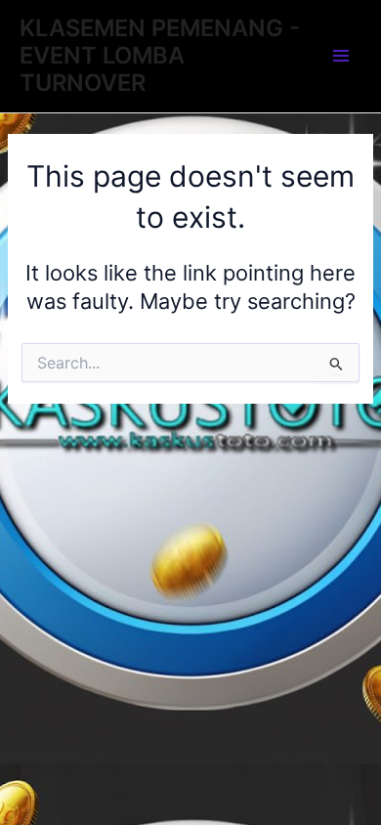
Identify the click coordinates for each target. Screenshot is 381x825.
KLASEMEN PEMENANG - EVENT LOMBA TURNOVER (160, 56)
